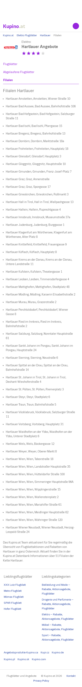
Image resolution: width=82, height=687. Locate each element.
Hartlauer (45, 35)
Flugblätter (10, 64)
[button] (23, 53)
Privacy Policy (41, 680)
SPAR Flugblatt (12, 602)
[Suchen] (76, 26)
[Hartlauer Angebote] (11, 54)
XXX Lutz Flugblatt (15, 584)
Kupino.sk (23, 659)
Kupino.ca (32, 652)
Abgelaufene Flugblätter (18, 72)
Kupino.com (39, 659)
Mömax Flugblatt (13, 596)
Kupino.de (58, 652)
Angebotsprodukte (15, 652)
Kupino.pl (9, 659)
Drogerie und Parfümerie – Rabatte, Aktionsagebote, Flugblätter (57, 604)
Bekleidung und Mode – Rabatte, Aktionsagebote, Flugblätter (56, 589)
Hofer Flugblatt (12, 608)
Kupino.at (8, 35)
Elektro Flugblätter (27, 35)
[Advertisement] (41, 10)
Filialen (8, 80)
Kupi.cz (45, 652)
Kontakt (70, 675)
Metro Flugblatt (12, 590)
